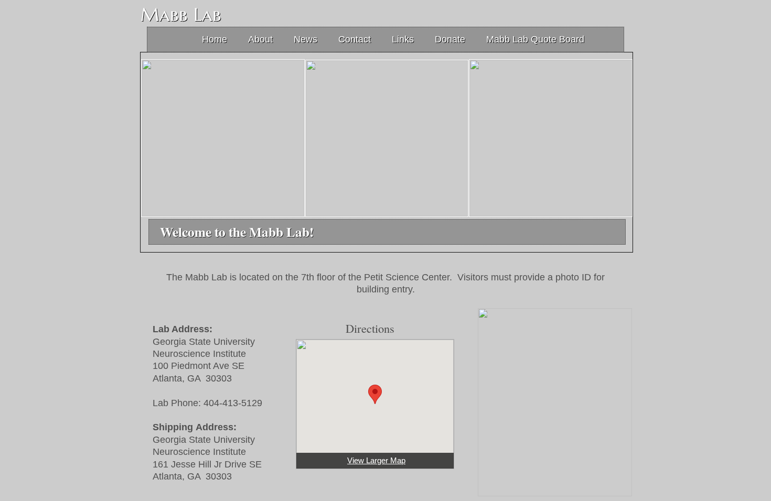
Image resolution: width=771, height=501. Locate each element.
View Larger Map (376, 460)
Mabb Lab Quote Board (535, 39)
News (305, 39)
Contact (354, 39)
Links (403, 39)
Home (214, 39)
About (260, 39)
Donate (450, 39)
